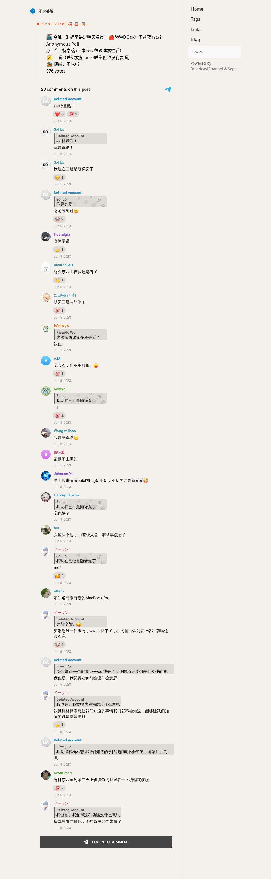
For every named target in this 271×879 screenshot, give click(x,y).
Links (196, 29)
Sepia (233, 68)
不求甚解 (46, 10)
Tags (195, 19)
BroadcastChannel (207, 68)
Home (197, 9)
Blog (195, 39)
